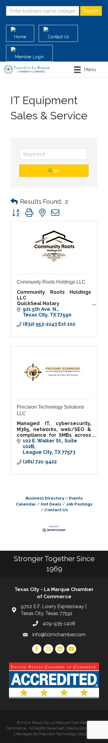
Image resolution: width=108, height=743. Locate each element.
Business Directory (45, 498)
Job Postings (79, 504)
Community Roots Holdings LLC (51, 281)
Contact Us (56, 509)
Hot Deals (51, 504)
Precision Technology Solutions (66, 734)
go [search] (57, 170)
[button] (14, 201)
